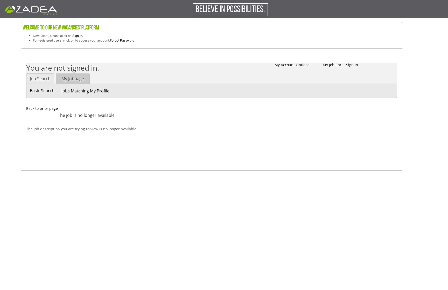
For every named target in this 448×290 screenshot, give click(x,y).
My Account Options (292, 64)
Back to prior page (42, 108)
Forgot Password (122, 40)
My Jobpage (72, 79)
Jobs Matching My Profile (85, 91)
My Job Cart (333, 64)
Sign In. (77, 36)
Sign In (352, 64)
